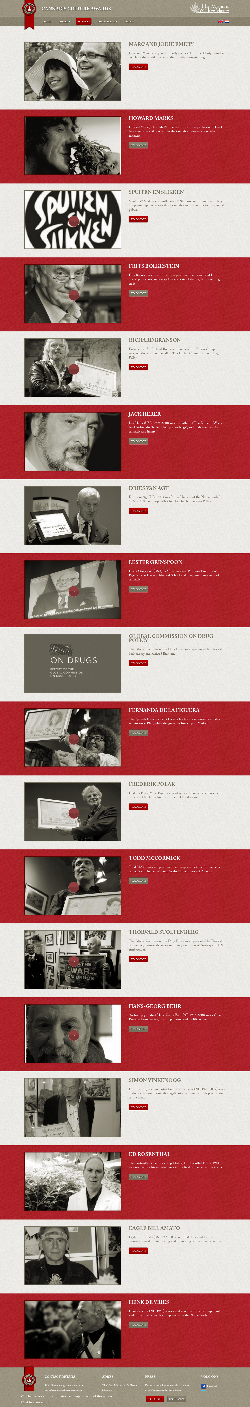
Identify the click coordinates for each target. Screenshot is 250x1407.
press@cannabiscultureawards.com (163, 1390)
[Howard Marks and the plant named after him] (72, 174)
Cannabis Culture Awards (76, 9)
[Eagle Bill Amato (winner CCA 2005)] (72, 1284)
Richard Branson (155, 341)
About (130, 22)
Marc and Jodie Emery (161, 45)
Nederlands (227, 22)
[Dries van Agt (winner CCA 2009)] (72, 544)
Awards (64, 22)
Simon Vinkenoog (155, 1081)
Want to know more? (35, 1402)
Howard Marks (151, 119)
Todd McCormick (154, 859)
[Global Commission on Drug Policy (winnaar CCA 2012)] (72, 692)
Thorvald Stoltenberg (164, 933)
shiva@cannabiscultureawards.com (63, 1390)
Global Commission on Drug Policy (171, 639)
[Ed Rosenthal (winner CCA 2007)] (72, 1210)
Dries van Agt (149, 489)
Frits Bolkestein (154, 267)
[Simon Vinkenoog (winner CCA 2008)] (72, 1136)
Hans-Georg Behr (155, 1007)
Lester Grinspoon (155, 563)
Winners (84, 22)
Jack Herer (145, 415)
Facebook (212, 1386)
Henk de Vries (149, 1303)
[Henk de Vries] (72, 1358)
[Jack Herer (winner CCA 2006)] (72, 471)
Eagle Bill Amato (154, 1229)
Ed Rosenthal (150, 1155)
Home (47, 22)
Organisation (107, 22)
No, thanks (176, 1399)
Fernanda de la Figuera (164, 711)
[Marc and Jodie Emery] (72, 100)
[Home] (29, 16)
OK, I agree (155, 1399)
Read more (138, 67)
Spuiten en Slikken (156, 193)
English (220, 22)
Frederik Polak (152, 785)
